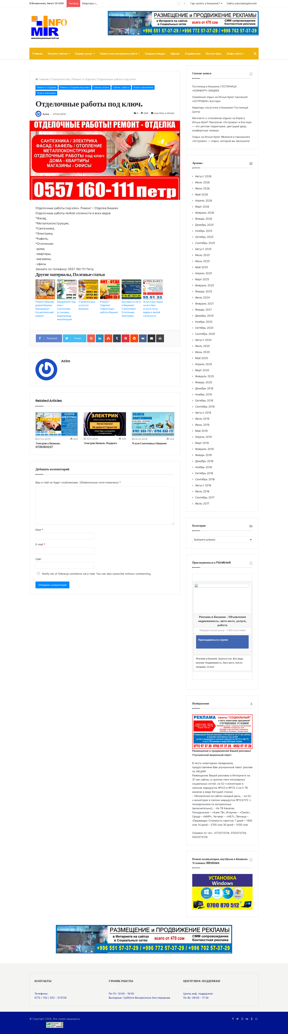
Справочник (192, 53)
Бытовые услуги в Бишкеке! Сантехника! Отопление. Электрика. (131, 308)
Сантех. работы (121, 87)
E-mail (40, 544)
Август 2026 (203, 176)
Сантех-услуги (101, 87)
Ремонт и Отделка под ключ (75, 87)
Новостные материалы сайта (118, 53)
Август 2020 (203, 339)
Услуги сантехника (143, 87)
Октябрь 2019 (204, 400)
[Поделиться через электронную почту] (151, 338)
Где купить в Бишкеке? (205, 3)
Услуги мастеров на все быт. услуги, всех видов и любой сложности (153, 308)
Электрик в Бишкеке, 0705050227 (47, 445)
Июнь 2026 (202, 188)
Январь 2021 (203, 309)
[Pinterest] (126, 338)
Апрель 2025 (203, 273)
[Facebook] (232, 1019)
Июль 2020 (202, 346)
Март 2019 (202, 442)
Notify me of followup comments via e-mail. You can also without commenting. (96, 573)
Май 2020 (201, 358)
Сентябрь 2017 (205, 497)
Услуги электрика (46, 93)
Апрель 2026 (203, 200)
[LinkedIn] (100, 338)
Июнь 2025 (202, 261)
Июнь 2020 (202, 352)
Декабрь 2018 (204, 461)
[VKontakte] (143, 338)
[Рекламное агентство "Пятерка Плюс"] (144, 938)
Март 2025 (202, 279)
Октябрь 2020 (204, 327)
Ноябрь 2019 (203, 394)
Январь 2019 (203, 455)
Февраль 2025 (204, 285)
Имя (39, 529)
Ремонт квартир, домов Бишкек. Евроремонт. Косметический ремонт (44, 308)
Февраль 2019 (204, 449)
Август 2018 (203, 485)
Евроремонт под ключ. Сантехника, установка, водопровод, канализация (66, 310)
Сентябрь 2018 (205, 479)
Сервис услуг (83, 53)
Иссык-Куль (213, 53)
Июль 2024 (202, 297)
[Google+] (91, 338)
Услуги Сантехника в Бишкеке (149, 443)
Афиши (174, 53)
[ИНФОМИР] (49, 27)
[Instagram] (242, 1019)
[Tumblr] (117, 338)
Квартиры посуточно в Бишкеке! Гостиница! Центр (114, 3)
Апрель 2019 (203, 436)
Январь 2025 (203, 291)
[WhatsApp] (256, 1019)
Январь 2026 (203, 218)
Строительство (60, 79)
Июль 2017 (202, 503)
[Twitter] (237, 1019)
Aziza (46, 114)
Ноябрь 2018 (203, 467)
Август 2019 (203, 412)
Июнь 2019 (202, 424)
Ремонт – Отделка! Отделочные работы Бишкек (109, 307)
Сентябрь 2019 (205, 406)
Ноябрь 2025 (203, 230)
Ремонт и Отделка (83, 79)
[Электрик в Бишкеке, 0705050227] (56, 424)
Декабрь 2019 (204, 388)
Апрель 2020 (203, 364)
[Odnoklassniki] (251, 1019)
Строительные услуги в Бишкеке (87, 305)
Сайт (38, 559)
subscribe (118, 573)
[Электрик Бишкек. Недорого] (105, 424)
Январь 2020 (203, 382)
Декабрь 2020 (204, 315)
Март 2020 (202, 370)
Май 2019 (201, 430)
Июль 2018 (202, 491)
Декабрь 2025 (204, 224)
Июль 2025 (202, 255)
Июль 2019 (202, 418)
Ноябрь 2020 (203, 321)
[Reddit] (134, 338)
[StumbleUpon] (108, 338)
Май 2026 (201, 194)
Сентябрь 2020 (205, 333)
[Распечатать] (160, 338)
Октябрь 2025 (204, 236)
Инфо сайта (234, 53)
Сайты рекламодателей (242, 3)
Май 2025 (201, 267)
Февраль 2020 (204, 376)
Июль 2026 (202, 182)
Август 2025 (203, 249)
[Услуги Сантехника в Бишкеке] (153, 424)
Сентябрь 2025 (205, 243)
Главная (37, 53)
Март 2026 (202, 206)
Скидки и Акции (155, 53)
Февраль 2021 (204, 303)
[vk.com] (247, 1019)
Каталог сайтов (57, 53)
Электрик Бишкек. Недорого (100, 443)
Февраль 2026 (204, 212)
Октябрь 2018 (204, 473)
